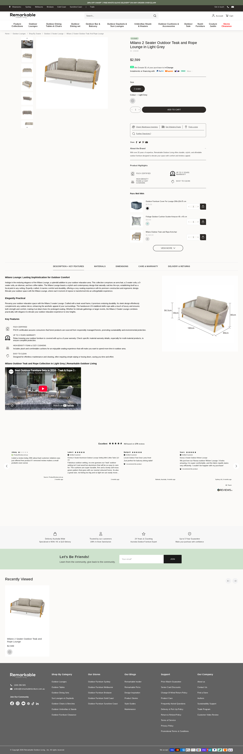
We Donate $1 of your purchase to (153, 67)
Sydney (28, 7)
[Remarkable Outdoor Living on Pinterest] (28, 704)
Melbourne (39, 7)
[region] (121, 466)
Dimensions (122, 266)
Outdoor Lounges (33, 25)
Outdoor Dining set (75, 25)
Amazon (147, 223)
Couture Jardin (213, 25)
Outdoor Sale (188, 25)
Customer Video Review (207, 715)
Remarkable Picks (132, 687)
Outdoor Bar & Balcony (93, 25)
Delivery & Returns (179, 266)
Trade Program (203, 709)
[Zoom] (72, 73)
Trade (92, 7)
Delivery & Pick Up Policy (172, 709)
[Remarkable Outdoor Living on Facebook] (12, 703)
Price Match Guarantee (171, 682)
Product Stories (131, 698)
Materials (100, 266)
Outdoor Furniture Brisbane (100, 693)
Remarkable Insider (133, 682)
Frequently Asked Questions (173, 704)
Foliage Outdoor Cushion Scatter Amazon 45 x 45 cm (166, 217)
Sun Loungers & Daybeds (63, 698)
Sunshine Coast (76, 7)
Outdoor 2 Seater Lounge (53, 34)
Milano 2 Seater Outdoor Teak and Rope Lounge (85, 34)
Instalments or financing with (142, 71)
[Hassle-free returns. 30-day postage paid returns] (121, 9)
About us (201, 682)
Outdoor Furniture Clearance (64, 715)
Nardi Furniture (200, 25)
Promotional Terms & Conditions (175, 731)
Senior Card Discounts (171, 687)
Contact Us (202, 687)
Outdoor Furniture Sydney (99, 682)
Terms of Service (168, 720)
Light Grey (132, 100)
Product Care (167, 698)
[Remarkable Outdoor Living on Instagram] (18, 703)
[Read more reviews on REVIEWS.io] (224, 490)
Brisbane (50, 7)
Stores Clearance (227, 25)
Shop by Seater (35, 34)
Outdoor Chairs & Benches (63, 704)
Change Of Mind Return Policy (174, 693)
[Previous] (27, 38)
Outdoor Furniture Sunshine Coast (103, 704)
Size (132, 82)
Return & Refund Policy (171, 715)
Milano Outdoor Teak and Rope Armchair (161, 232)
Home (7, 34)
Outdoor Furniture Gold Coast (101, 698)
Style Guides (130, 704)
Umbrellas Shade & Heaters (142, 25)
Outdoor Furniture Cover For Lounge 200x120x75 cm (166, 201)
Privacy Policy (167, 726)
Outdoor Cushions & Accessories (168, 25)
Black (147, 208)
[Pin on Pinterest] (143, 142)
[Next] (27, 126)
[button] (7, 466)
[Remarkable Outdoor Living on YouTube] (23, 703)
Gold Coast (61, 7)
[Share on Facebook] (136, 142)
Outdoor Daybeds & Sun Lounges (117, 25)
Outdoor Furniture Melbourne (100, 687)
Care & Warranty (148, 266)
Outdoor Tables (58, 687)
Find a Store (202, 693)
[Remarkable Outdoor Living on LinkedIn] (37, 704)
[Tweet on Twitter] (140, 142)
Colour (138, 95)
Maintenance (130, 709)
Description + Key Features (68, 266)
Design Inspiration (132, 693)
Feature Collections (17, 25)
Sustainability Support (206, 704)
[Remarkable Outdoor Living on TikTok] (33, 704)
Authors (200, 698)
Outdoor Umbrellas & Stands (64, 709)
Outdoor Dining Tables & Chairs (54, 25)
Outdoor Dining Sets (60, 693)
